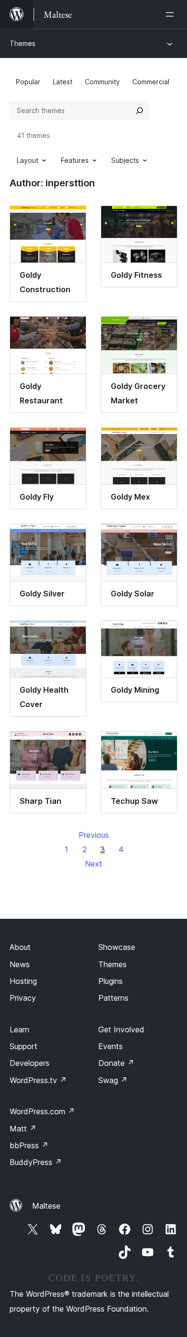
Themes (22, 43)
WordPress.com (42, 1111)
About (20, 947)
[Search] (139, 110)
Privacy (23, 998)
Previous (94, 835)
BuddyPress (36, 1162)
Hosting (23, 981)
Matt (23, 1128)
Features (75, 160)
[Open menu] (171, 14)
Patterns (113, 998)
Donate (116, 1063)
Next (93, 863)
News (20, 964)
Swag (113, 1080)
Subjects (125, 160)
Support (23, 1046)
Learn (19, 1029)
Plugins (110, 981)
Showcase (116, 947)
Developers (29, 1063)
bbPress (29, 1145)
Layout (27, 160)
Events (110, 1046)
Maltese (46, 1206)
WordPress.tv (38, 1080)
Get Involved (121, 1029)
